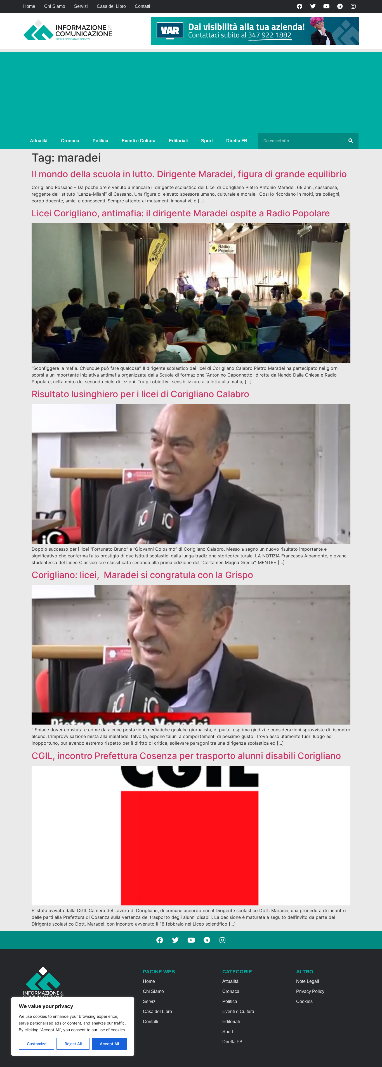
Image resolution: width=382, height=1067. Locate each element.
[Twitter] (313, 6)
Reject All (73, 1043)
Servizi (81, 6)
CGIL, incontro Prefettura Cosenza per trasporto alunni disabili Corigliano (186, 755)
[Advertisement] (191, 91)
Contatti (142, 6)
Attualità (39, 140)
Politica (100, 140)
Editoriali (178, 140)
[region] (72, 1026)
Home (29, 6)
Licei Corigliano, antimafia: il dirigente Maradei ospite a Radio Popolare (181, 213)
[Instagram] (353, 6)
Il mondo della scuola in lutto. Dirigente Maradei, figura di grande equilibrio (189, 174)
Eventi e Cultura (138, 140)
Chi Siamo (54, 6)
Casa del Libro (111, 6)
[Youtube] (326, 6)
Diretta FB (236, 140)
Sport (207, 140)
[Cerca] (351, 141)
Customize (36, 1043)
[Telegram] (339, 6)
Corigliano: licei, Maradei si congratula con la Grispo (142, 574)
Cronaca (70, 140)
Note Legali (307, 981)
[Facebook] (299, 6)
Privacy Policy (310, 991)
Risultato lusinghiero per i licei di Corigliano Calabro (140, 394)
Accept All (109, 1043)
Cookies (304, 1001)
